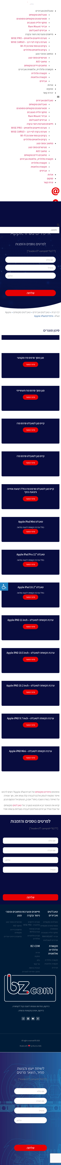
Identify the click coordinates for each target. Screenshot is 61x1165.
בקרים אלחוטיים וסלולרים (35, 50)
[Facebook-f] (38, 1018)
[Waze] (23, 1018)
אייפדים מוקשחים (43, 792)
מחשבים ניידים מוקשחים (35, 65)
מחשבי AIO (41, 61)
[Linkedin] (28, 1018)
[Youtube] (33, 1018)
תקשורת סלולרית (39, 73)
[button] (30, 96)
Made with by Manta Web (30, 1046)
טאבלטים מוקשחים (38, 14)
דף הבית (55, 312)
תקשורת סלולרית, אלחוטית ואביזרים (35, 69)
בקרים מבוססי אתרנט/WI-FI (33, 46)
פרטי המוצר (30, 364)
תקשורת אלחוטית (39, 77)
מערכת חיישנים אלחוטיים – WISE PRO (29, 38)
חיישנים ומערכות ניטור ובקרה (39, 34)
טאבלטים (17, 805)
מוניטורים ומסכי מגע (37, 57)
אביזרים (43, 81)
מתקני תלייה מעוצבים (37, 22)
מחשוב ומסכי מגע (44, 53)
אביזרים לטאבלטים (38, 30)
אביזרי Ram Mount (37, 26)
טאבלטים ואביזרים (44, 10)
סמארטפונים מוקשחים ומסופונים (32, 18)
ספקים (50, 89)
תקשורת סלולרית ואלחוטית (53, 949)
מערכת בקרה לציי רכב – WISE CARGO (29, 42)
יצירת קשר (48, 92)
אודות (50, 85)
